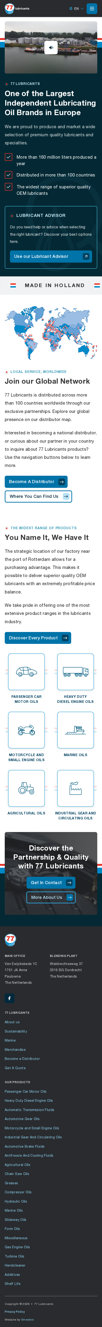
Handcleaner (15, 1265)
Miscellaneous (16, 1238)
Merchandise (15, 1050)
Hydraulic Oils (16, 1201)
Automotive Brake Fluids (25, 1146)
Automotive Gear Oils (22, 1119)
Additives (12, 1275)
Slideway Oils (16, 1220)
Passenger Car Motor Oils (26, 1091)
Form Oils (12, 1229)
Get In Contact (46, 882)
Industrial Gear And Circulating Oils (33, 1137)
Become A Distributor (31, 481)
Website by (19, 1319)
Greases (11, 1183)
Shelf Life (13, 1284)
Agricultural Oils (17, 1165)
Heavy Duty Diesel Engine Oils (29, 1100)
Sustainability (16, 1031)
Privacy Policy (15, 1311)
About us (12, 1022)
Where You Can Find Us (34, 496)
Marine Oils (14, 1210)
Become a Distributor (22, 1059)
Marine (10, 1040)
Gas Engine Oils (17, 1247)
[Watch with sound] (51, 47)
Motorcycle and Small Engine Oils (32, 1128)
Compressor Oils (18, 1192)
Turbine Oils (14, 1256)
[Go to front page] (17, 8)
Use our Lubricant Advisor (41, 256)
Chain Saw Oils (17, 1174)
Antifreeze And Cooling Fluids (29, 1155)
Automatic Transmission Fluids (29, 1110)
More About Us (46, 897)
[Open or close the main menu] (92, 8)
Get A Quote (15, 1068)
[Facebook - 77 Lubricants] (9, 998)
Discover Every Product (33, 637)
